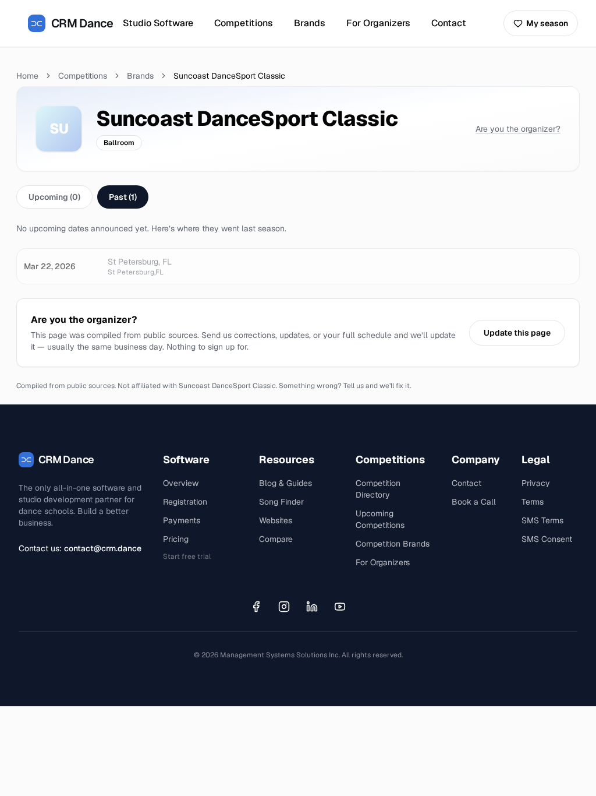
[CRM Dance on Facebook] (256, 606)
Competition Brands (393, 543)
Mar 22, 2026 (49, 266)
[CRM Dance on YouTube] (339, 606)
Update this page (517, 332)
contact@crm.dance (102, 548)
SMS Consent (547, 539)
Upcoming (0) (54, 197)
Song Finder (281, 501)
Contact (448, 23)
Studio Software (158, 23)
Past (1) (123, 197)
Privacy (536, 483)
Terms (533, 501)
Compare (276, 539)
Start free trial (187, 556)
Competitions (243, 23)
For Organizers (378, 23)
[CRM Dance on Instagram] (284, 606)
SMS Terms (542, 520)
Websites (275, 520)
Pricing (176, 539)
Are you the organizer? (518, 129)
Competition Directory (378, 489)
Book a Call (474, 501)
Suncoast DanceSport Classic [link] (229, 76)
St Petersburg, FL (140, 261)
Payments (181, 520)
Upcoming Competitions (380, 519)
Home (27, 76)
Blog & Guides (285, 483)
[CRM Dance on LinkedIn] (311, 606)
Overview (180, 483)
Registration (185, 501)
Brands (309, 23)
